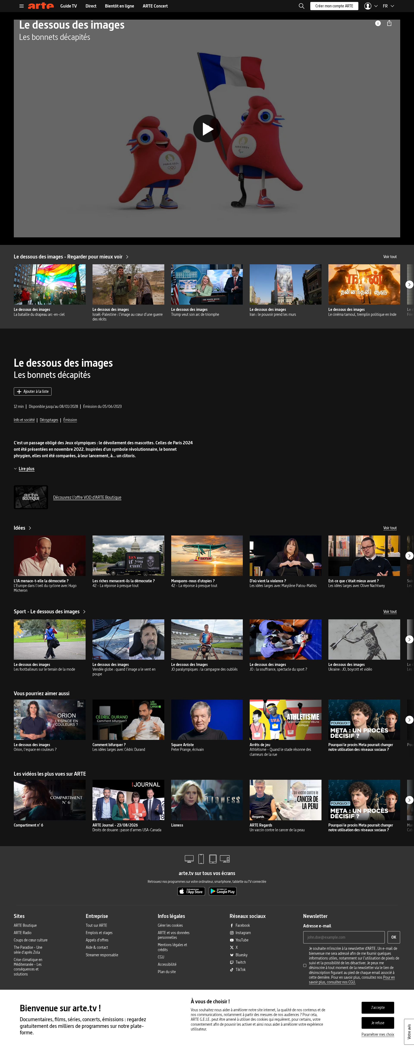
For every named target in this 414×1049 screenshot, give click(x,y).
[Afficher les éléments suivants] (409, 284)
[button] (302, 6)
